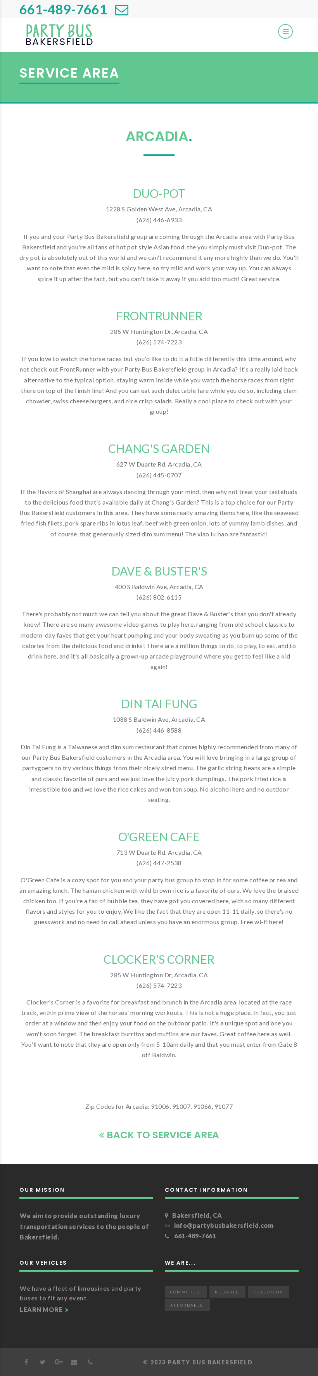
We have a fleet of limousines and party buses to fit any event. (81, 1293)
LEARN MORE (42, 1309)
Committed (185, 1292)
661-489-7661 (63, 9)
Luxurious (268, 1292)
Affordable (186, 1305)
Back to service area (161, 1135)
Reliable (227, 1292)
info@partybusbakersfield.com (223, 1225)
